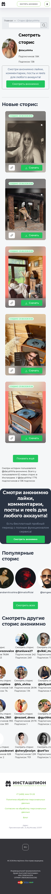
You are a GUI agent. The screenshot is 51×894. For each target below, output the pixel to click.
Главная (8, 20)
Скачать (34, 167)
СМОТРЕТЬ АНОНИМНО (29, 4)
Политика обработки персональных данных (25, 801)
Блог (25, 817)
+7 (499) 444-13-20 (25, 794)
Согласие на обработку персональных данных (25, 810)
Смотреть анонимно (25, 84)
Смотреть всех (25, 605)
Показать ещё (25, 458)
